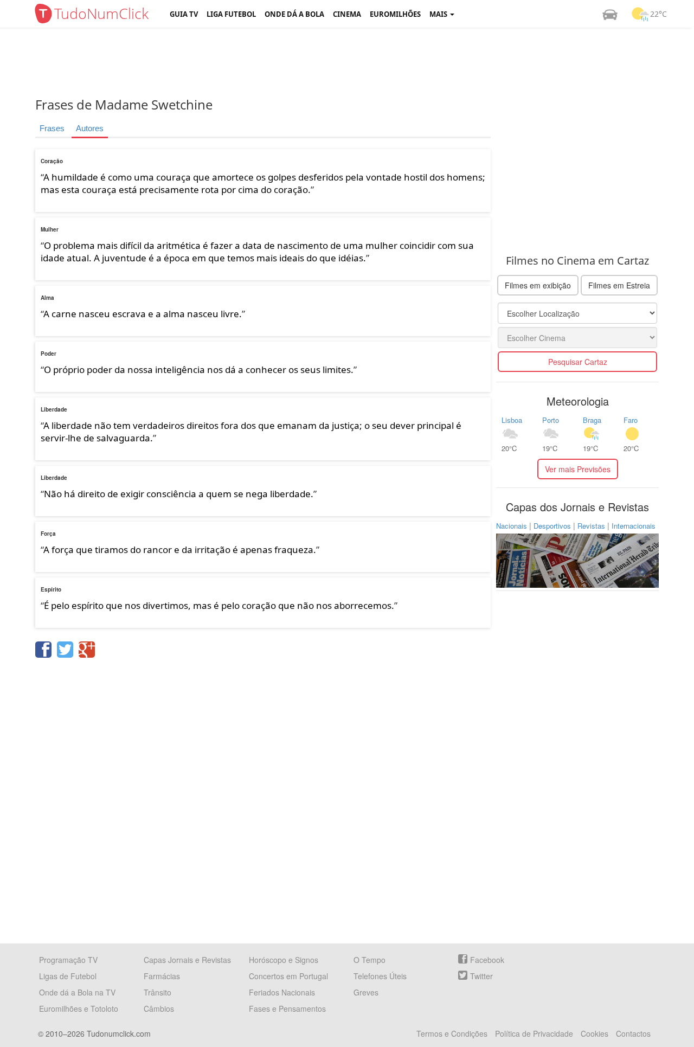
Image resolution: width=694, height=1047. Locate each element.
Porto (550, 420)
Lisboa (512, 420)
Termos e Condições (451, 1033)
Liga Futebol (231, 14)
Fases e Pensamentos (287, 1008)
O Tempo (369, 959)
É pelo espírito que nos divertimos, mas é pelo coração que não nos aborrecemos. (219, 605)
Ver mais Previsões (578, 469)
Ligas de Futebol (68, 976)
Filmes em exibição (538, 285)
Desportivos (552, 526)
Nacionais (511, 526)
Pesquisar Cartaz (577, 361)
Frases (52, 128)
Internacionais (634, 526)
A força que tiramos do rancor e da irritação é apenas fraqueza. (179, 549)
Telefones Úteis (380, 976)
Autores (90, 128)
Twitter (481, 976)
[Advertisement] (355, 62)
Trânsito (157, 992)
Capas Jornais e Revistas (187, 959)
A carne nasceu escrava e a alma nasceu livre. (142, 313)
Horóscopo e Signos (283, 959)
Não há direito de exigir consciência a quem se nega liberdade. (178, 493)
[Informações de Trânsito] (610, 14)
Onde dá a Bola (294, 14)
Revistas (591, 526)
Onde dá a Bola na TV (77, 992)
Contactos (633, 1033)
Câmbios (159, 1008)
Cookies (594, 1033)
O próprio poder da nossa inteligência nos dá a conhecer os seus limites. (199, 369)
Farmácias (162, 976)
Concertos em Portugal (288, 976)
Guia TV (184, 14)
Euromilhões (395, 14)
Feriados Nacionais (282, 992)
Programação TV (68, 959)
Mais (439, 14)
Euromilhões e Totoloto (78, 1008)
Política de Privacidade (534, 1033)
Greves (366, 992)
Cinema (347, 14)
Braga (592, 420)
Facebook (487, 959)
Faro (631, 420)
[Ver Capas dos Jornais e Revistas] (577, 559)
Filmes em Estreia (619, 285)
